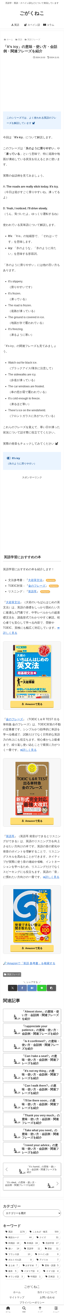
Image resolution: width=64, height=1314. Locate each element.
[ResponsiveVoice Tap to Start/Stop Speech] (9, 458)
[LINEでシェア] (41, 988)
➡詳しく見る (28, 749)
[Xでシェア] (12, 988)
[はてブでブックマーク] (32, 988)
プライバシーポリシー (32, 1302)
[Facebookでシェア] (22, 988)
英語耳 (32, 591)
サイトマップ (16, 1297)
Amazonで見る (33, 704)
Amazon (51, 580)
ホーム (17, 1292)
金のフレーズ (36, 585)
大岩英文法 (35, 580)
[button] (51, 988)
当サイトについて (47, 1292)
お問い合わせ (47, 1297)
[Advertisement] (32, 84)
